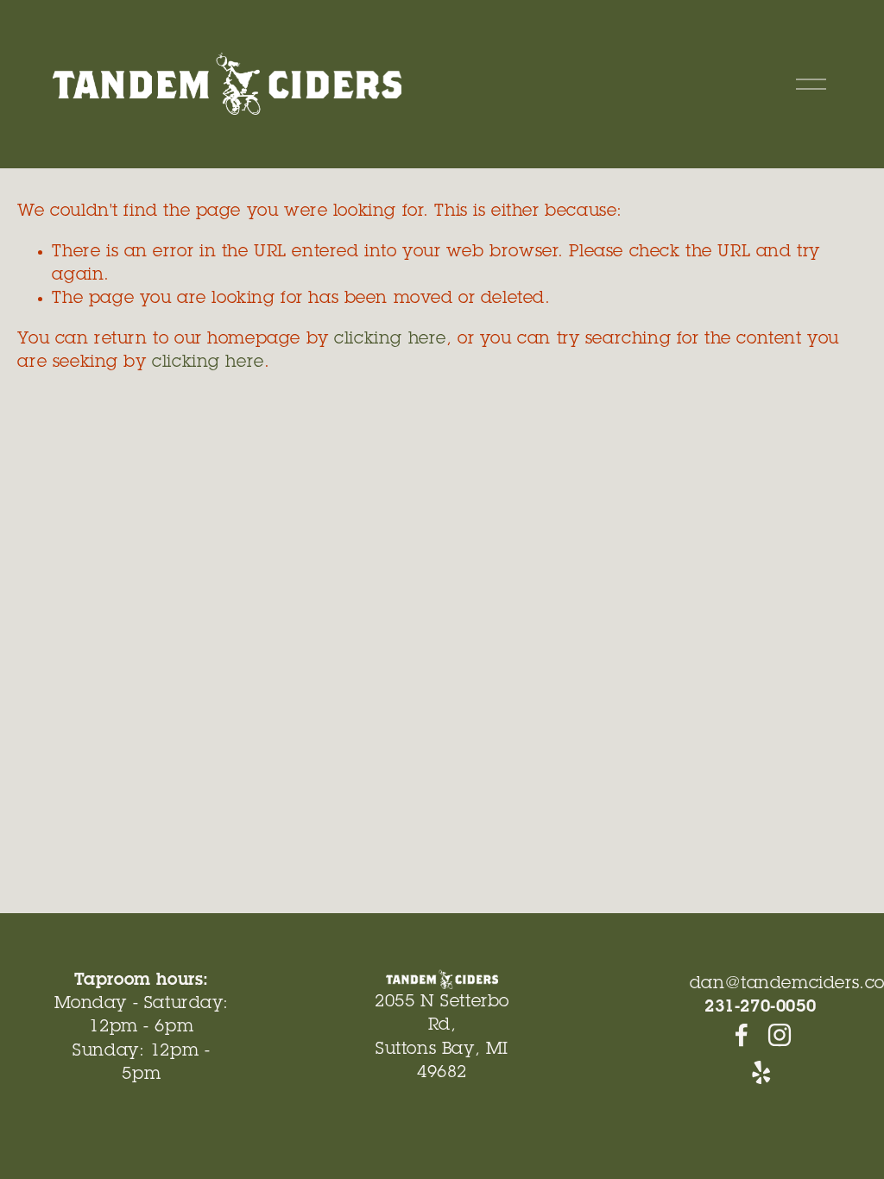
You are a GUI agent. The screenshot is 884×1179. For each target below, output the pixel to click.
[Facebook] (741, 1035)
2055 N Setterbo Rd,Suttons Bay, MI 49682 (442, 1037)
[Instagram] (779, 1035)
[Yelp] (760, 1073)
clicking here (390, 339)
